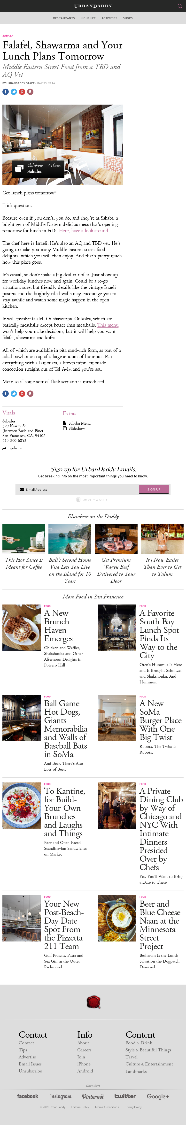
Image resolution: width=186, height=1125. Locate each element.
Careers (84, 1050)
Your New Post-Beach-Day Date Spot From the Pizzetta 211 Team (64, 925)
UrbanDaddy (93, 6)
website (15, 448)
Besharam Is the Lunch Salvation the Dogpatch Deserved (159, 961)
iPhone (84, 1064)
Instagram (60, 1097)
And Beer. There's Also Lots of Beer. (63, 766)
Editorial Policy (80, 1107)
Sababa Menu (80, 423)
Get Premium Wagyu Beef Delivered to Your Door (116, 570)
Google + (158, 1097)
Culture (149, 1064)
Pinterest (93, 1097)
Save (22, 92)
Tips (23, 1050)
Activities (109, 18)
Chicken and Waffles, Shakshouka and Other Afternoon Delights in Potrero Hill (63, 656)
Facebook (28, 1097)
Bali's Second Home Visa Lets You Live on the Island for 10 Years (70, 570)
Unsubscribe (30, 1071)
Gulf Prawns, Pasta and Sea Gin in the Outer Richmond (63, 961)
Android (85, 1071)
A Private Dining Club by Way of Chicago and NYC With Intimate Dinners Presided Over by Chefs (161, 829)
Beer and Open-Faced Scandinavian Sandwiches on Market (65, 848)
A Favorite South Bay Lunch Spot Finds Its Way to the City (159, 634)
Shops (128, 18)
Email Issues (30, 1064)
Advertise (27, 1057)
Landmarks (136, 1071)
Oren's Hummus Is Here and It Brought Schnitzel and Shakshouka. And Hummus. (161, 673)
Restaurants (64, 18)
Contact (26, 1043)
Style (148, 1050)
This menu (107, 325)
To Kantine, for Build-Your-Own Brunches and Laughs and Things (64, 812)
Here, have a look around (83, 231)
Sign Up (154, 489)
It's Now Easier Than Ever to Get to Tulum (162, 567)
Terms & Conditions (107, 1107)
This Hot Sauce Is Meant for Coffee (24, 563)
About (83, 1043)
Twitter (125, 1097)
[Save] (30, 92)
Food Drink (138, 1043)
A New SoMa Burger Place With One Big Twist (160, 720)
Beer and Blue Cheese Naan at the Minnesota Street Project (160, 925)
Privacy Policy (132, 1107)
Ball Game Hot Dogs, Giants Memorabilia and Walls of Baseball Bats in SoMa (65, 729)
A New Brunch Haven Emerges (58, 626)
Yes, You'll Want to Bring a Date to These (161, 879)
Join (81, 1057)
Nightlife (88, 18)
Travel (131, 1057)
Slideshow (77, 428)
